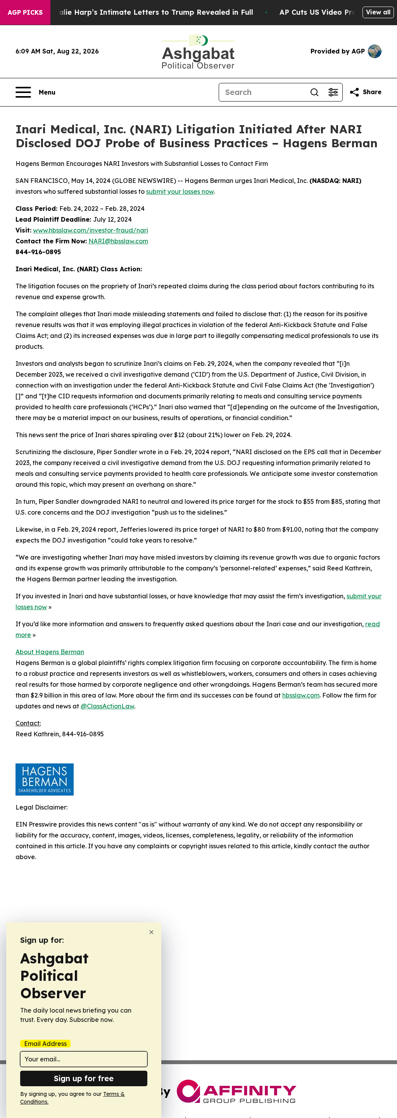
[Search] (314, 92)
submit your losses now (180, 191)
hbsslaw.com (300, 695)
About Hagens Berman (50, 652)
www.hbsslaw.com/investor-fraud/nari (90, 230)
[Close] (151, 932)
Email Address (45, 1043)
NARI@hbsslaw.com (118, 241)
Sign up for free (84, 1078)
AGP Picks (25, 12)
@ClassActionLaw (107, 706)
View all (378, 12)
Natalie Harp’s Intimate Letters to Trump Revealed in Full (149, 12)
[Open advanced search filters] (333, 92)
